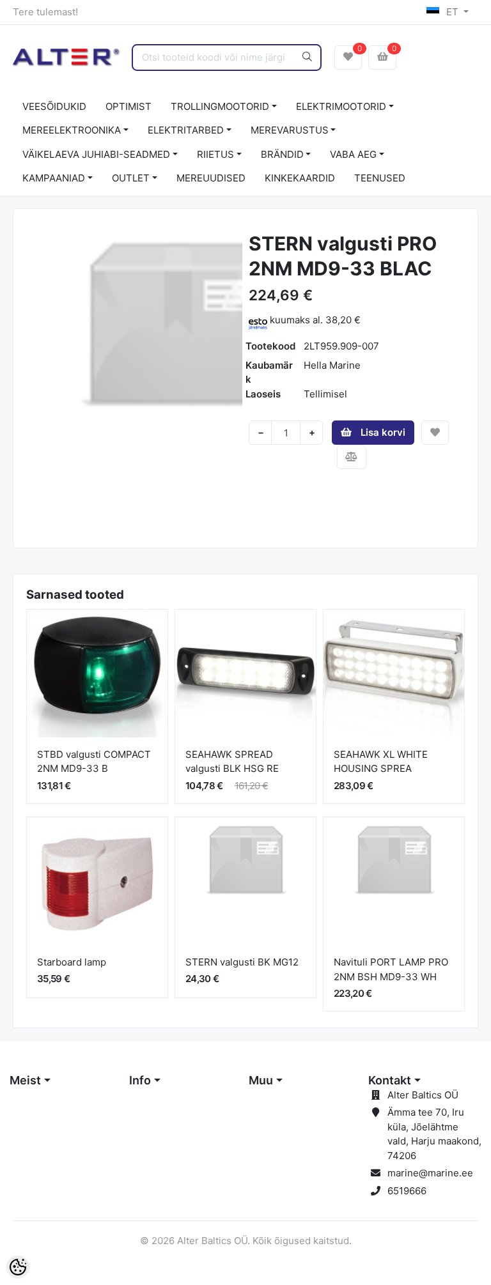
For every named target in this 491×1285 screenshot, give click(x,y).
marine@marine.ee (430, 1173)
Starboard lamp (71, 962)
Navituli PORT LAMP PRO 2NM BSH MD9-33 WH (391, 969)
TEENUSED (379, 178)
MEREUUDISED (211, 178)
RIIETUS (215, 154)
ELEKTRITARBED (186, 130)
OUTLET (131, 178)
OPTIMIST (128, 106)
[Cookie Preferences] (17, 1267)
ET (452, 12)
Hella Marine (332, 365)
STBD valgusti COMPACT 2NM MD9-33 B (94, 761)
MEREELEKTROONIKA (71, 130)
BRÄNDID (282, 154)
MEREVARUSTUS (290, 130)
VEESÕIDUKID (54, 106)
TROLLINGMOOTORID (220, 106)
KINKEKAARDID (300, 178)
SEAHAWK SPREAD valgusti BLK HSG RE (232, 761)
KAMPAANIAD (53, 178)
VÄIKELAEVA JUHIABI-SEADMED (96, 154)
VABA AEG (353, 154)
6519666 (406, 1191)
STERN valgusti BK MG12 (242, 962)
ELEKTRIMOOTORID (341, 106)
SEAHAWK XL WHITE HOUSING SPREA (381, 761)
